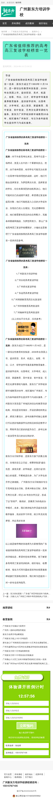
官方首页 (8, 774)
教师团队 (18, 777)
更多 (48, 607)
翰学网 (18, 2)
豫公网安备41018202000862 (28, 795)
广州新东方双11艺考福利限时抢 (16, 651)
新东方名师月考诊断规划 (13, 634)
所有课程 (16, 23)
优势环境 (39, 774)
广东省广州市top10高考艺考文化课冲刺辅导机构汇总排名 (27, 663)
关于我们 (29, 777)
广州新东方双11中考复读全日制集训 (18, 655)
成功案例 (29, 23)
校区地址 (43, 23)
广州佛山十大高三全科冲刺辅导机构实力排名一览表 (24, 659)
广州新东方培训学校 (19, 31)
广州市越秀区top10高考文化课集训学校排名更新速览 (25, 646)
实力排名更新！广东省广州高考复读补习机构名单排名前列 (30, 593)
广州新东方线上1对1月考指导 (15, 638)
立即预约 (26, 725)
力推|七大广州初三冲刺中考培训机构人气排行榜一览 (30, 596)
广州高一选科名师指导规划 (14, 630)
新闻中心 (35, 31)
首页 (4, 23)
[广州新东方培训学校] (8, 11)
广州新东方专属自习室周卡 (14, 626)
